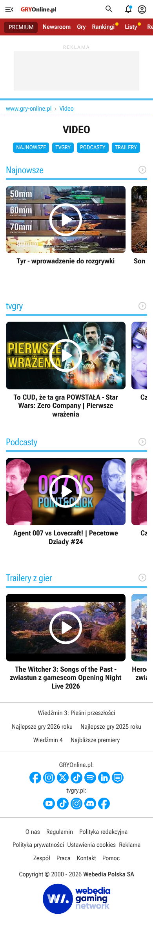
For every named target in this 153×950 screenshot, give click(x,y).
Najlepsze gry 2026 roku (42, 726)
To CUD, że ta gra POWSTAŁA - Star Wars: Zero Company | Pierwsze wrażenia (66, 370)
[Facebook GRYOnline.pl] (35, 777)
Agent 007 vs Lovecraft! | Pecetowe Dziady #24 (66, 502)
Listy (131, 26)
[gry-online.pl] (38, 9)
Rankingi (103, 26)
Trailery (126, 147)
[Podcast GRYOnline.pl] (90, 777)
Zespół (41, 858)
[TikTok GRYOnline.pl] (76, 777)
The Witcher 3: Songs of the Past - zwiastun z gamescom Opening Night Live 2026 (66, 642)
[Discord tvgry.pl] (90, 803)
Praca (63, 858)
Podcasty (93, 147)
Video (66, 108)
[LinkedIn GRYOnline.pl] (104, 777)
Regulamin (59, 831)
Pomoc (111, 858)
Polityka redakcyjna (103, 831)
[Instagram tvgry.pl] (76, 803)
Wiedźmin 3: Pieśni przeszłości (76, 713)
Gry (81, 26)
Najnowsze (31, 147)
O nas (33, 831)
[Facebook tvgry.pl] (104, 803)
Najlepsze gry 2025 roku (110, 726)
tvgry (63, 147)
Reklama (129, 844)
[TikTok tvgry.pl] (63, 803)
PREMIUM (21, 27)
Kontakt (86, 858)
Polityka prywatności (38, 844)
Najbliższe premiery (95, 740)
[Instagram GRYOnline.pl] (49, 777)
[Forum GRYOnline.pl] (118, 777)
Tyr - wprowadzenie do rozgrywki (66, 226)
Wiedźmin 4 (48, 740)
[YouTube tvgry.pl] (49, 803)
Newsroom (57, 26)
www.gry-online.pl (28, 108)
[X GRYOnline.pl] (63, 777)
